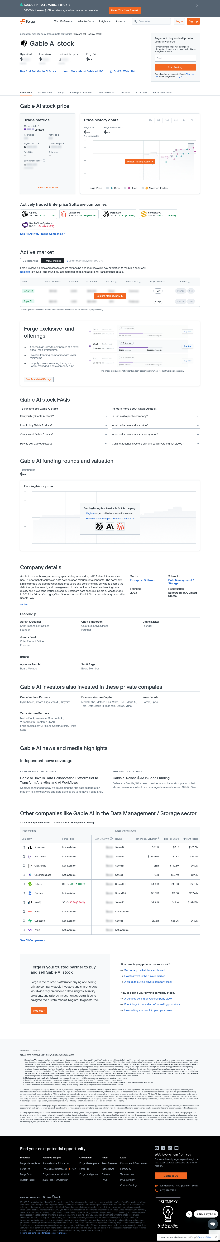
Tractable (41, 721)
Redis (37, 911)
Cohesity (38, 884)
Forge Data (26, 1174)
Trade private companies (59, 34)
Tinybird (65, 701)
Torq (83, 705)
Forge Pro (25, 1168)
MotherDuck (103, 701)
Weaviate (41, 718)
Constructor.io (60, 725)
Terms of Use (127, 1174)
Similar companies (162, 92)
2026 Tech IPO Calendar (55, 1179)
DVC (122, 701)
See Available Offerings (39, 379)
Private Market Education (56, 1163)
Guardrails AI (55, 718)
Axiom (39, 701)
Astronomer (40, 856)
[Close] (215, 1237)
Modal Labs (88, 701)
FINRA (32, 1197)
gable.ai (24, 604)
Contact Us (171, 1175)
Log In (179, 21)
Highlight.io (108, 705)
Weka (37, 930)
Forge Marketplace (30, 1163)
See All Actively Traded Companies (41, 233)
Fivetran (38, 893)
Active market (45, 92)
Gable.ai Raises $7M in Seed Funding (141, 778)
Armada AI (39, 847)
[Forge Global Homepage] (27, 21)
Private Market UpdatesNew (59, 1168)
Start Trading (175, 67)
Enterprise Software (142, 580)
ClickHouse (40, 865)
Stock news (141, 92)
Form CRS (125, 1168)
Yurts (129, 705)
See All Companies (31, 940)
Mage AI (131, 701)
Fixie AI (46, 725)
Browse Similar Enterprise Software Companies (110, 518)
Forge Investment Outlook (56, 1174)
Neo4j (37, 902)
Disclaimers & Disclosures (133, 1163)
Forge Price (92, 54)
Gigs (47, 701)
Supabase (39, 920)
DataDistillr (94, 705)
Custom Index (27, 1179)
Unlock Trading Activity (140, 161)
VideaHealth (27, 721)
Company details (106, 92)
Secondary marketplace (32, 34)
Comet (146, 701)
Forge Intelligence (88, 1174)
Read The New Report (124, 10)
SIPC (39, 1197)
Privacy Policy (127, 1179)
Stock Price (26, 92)
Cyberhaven (27, 701)
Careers (106, 1174)
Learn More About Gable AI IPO (83, 71)
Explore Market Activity (110, 295)
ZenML (55, 701)
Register (25, 271)
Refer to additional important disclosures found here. (43, 1233)
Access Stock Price (47, 187)
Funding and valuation (81, 92)
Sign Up (193, 21)
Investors (125, 92)
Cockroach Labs (42, 874)
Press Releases (109, 1163)
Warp (115, 701)
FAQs (61, 92)
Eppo (155, 701)
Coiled (120, 705)
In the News (108, 1168)
